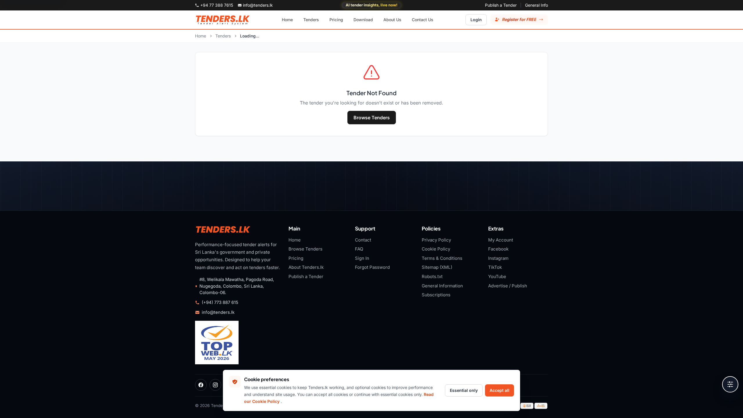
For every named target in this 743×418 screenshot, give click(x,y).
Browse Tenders (372, 117)
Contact (363, 240)
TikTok (495, 267)
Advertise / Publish (507, 286)
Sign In (362, 258)
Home (200, 35)
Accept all (499, 390)
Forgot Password (372, 267)
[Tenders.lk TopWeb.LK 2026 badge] (217, 342)
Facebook (498, 249)
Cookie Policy (436, 249)
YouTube (497, 276)
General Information (442, 286)
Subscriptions (436, 295)
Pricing (295, 258)
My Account (500, 240)
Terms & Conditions (442, 258)
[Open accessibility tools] (730, 384)
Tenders (223, 35)
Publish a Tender (501, 5)
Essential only (464, 390)
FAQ (359, 249)
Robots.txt (432, 276)
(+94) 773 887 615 (220, 302)
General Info (536, 5)
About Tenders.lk (306, 267)
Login (476, 19)
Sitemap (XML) (437, 267)
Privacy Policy (436, 240)
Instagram (498, 258)
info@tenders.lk (218, 312)
